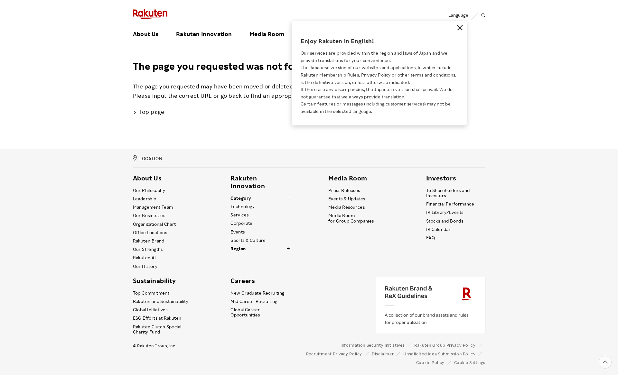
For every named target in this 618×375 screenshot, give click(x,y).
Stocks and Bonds (444, 221)
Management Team (153, 207)
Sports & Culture (248, 240)
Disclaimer (383, 353)
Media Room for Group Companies (351, 218)
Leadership (144, 198)
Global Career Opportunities (245, 312)
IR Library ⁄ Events (445, 212)
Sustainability (154, 281)
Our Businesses (149, 215)
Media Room (267, 34)
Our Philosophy (149, 190)
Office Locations (150, 232)
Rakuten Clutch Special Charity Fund (157, 329)
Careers (242, 281)
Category (240, 198)
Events (237, 231)
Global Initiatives (150, 309)
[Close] (460, 28)
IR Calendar (438, 229)
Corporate (241, 223)
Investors (441, 178)
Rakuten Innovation (204, 34)
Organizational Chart (154, 224)
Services (239, 214)
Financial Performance (450, 203)
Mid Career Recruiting (253, 301)
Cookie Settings (469, 362)
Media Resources (346, 207)
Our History (145, 266)
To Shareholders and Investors (448, 193)
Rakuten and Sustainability (161, 301)
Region (238, 248)
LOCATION (150, 158)
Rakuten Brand (148, 240)
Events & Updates (346, 198)
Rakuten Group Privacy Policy (445, 345)
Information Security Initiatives (373, 345)
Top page (151, 111)
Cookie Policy (430, 362)
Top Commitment (151, 293)
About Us (146, 34)
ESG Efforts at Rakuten (157, 318)
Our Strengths (148, 249)
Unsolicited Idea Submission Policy (439, 353)
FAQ (430, 237)
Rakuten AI (144, 257)
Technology (242, 206)
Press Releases (344, 190)
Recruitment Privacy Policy (334, 353)
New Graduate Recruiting (257, 293)
